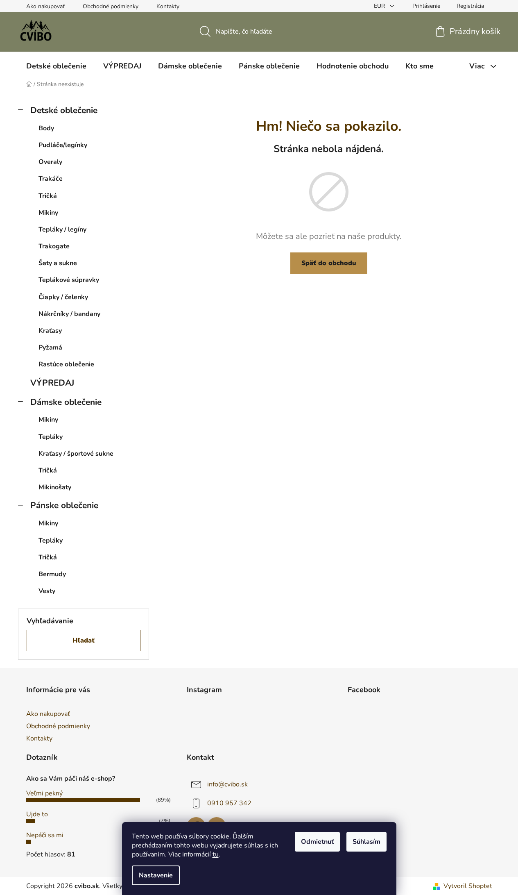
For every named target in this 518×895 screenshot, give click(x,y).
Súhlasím (366, 841)
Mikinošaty (54, 487)
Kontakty (167, 6)
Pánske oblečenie (64, 505)
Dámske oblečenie (66, 402)
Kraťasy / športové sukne (75, 453)
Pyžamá (50, 347)
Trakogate (54, 246)
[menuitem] (56, 66)
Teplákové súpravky (68, 279)
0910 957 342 (229, 803)
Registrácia (470, 6)
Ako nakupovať (45, 6)
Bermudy (52, 574)
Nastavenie (156, 875)
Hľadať (83, 640)
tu (216, 854)
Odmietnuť (317, 841)
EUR (380, 6)
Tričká (47, 195)
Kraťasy (50, 330)
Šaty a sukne (57, 263)
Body (46, 128)
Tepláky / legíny (62, 229)
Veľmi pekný (44, 793)
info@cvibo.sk (227, 784)
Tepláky (50, 436)
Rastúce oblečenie (66, 364)
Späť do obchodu (328, 263)
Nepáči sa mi (44, 835)
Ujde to (37, 814)
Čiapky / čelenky (63, 297)
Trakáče (50, 178)
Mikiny (48, 212)
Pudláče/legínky (62, 145)
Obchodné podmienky (110, 6)
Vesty (46, 590)
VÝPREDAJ (52, 382)
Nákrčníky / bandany (69, 313)
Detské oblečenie (63, 110)
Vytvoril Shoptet (467, 885)
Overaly (50, 161)
